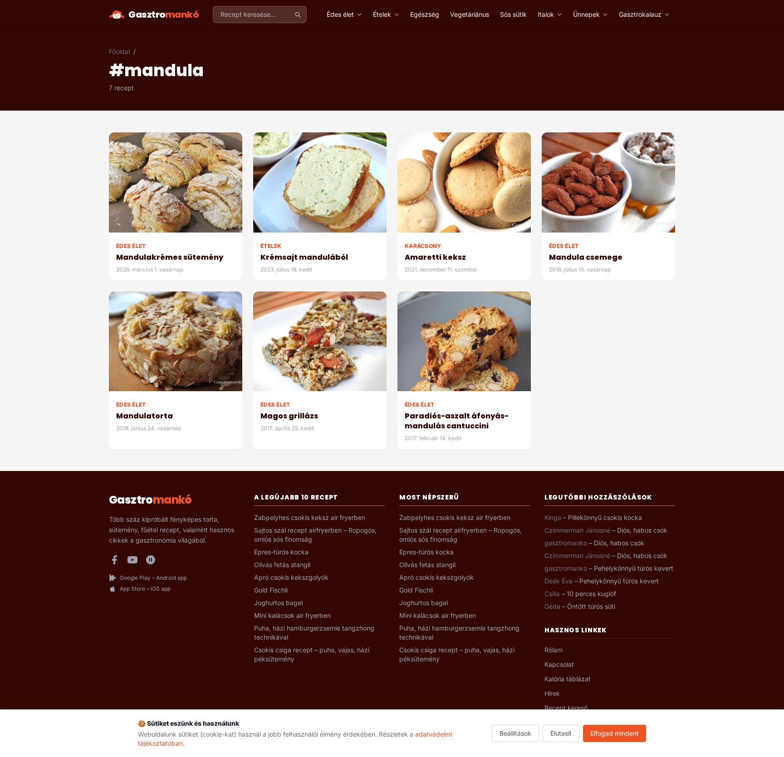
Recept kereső (566, 708)
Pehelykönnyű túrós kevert (633, 568)
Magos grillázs (289, 416)
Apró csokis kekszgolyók (291, 577)
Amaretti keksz (435, 257)
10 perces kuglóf (591, 593)
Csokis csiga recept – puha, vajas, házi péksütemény (311, 654)
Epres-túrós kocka (281, 552)
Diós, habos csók (642, 530)
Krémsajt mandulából (304, 257)
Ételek (382, 14)
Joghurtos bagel (278, 603)
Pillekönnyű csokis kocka (605, 517)
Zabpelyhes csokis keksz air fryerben (309, 517)
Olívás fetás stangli (282, 564)
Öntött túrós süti (591, 606)
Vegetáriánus (469, 14)
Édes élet (340, 14)
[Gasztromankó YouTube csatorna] (132, 559)
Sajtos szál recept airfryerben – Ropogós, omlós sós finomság (315, 534)
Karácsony (423, 246)
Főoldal (119, 51)
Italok (546, 14)
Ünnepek (586, 14)
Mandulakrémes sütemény (169, 257)
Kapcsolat (559, 664)
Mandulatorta (144, 416)
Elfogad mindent (614, 733)
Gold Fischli (271, 590)
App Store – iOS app (145, 588)
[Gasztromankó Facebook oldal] (114, 559)
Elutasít (561, 733)
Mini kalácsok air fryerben (292, 615)
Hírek (552, 693)
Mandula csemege (585, 257)
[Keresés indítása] (298, 14)
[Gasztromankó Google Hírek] (150, 559)
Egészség (424, 14)
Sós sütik (513, 14)
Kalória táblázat (567, 679)
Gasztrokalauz (640, 14)
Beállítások (515, 733)
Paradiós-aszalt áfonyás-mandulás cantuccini (457, 421)
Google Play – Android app (153, 577)
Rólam (553, 650)
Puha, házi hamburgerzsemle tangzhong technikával (314, 632)
